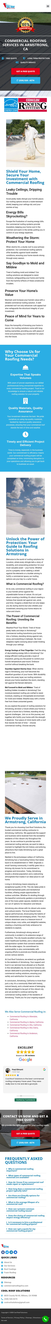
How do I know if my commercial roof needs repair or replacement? (25, 1183)
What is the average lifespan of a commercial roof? (22, 1203)
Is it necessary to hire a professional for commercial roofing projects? (24, 1223)
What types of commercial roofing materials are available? (23, 1176)
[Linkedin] (11, 1252)
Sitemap (29, 1318)
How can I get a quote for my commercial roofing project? (20, 1230)
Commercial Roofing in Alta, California (26, 1025)
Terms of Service (7, 1318)
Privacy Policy (19, 1318)
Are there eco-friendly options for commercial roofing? (23, 1196)
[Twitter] (7, 1252)
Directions (36, 1318)
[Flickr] (15, 1252)
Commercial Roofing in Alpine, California (27, 1022)
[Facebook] (3, 1252)
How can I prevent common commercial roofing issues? (20, 1210)
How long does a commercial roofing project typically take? (24, 1190)
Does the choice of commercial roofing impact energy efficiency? (25, 1216)
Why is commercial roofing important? (19, 1170)
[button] (48, 6)
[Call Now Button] (45, 1319)
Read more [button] (9, 1090)
